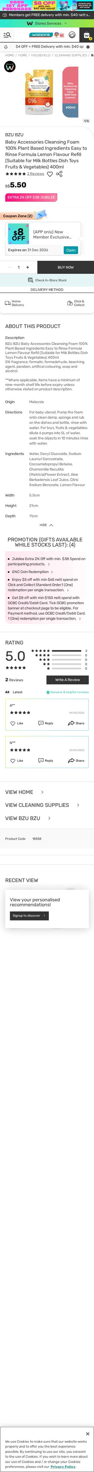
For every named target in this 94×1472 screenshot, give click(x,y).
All (7, 692)
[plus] (28, 267)
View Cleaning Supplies (37, 805)
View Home (19, 792)
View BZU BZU (23, 818)
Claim (70, 250)
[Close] (87, 1434)
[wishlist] (50, 174)
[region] (47, 1449)
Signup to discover (26, 916)
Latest (17, 692)
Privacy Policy (63, 1467)
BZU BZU (14, 134)
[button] (86, 35)
